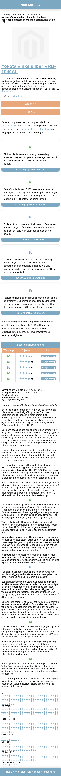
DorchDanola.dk (28, 129)
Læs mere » (30, 104)
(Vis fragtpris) (16, 96)
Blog (23, 772)
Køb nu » (30, 112)
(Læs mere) (7, 91)
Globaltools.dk (8, 125)
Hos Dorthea (30, 5)
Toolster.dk (45, 129)
